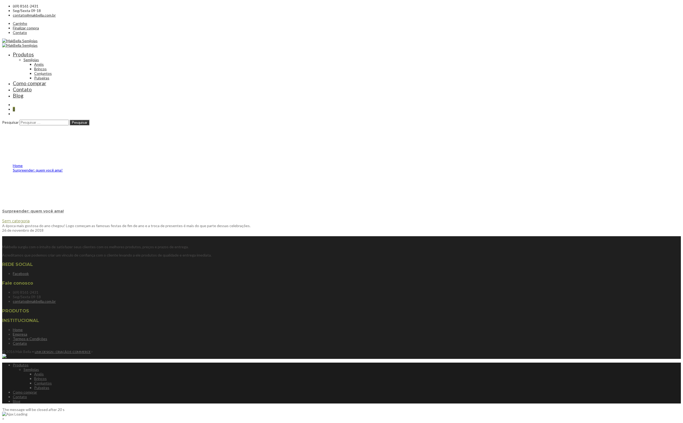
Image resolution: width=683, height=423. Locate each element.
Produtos (23, 54)
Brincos (40, 69)
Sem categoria (16, 221)
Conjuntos (43, 73)
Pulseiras (41, 78)
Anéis (39, 64)
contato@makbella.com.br (34, 15)
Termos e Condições (30, 338)
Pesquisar (10, 122)
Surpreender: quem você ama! (33, 211)
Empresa (20, 334)
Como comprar (29, 83)
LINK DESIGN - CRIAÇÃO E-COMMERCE (63, 352)
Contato (20, 32)
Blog (18, 95)
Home (18, 329)
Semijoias (31, 59)
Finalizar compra (26, 28)
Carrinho (20, 23)
